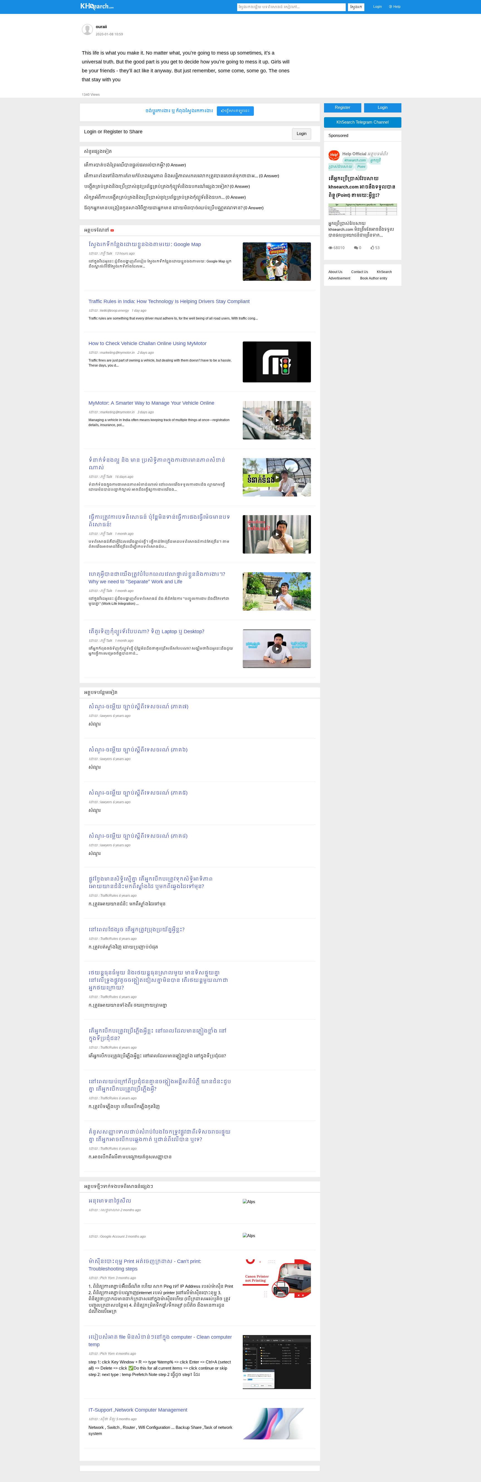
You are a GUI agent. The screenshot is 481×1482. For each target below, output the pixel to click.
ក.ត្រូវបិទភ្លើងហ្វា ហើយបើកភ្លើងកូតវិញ (124, 1106)
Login (377, 7)
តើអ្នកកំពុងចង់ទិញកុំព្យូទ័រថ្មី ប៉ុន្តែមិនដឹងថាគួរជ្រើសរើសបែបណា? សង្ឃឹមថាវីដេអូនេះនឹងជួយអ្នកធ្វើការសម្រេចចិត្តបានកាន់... (161, 651)
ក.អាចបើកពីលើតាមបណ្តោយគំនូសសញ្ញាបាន (130, 1157)
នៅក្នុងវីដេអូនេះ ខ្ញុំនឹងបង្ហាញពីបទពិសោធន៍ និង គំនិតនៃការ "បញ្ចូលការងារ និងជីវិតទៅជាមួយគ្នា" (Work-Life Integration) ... (159, 601)
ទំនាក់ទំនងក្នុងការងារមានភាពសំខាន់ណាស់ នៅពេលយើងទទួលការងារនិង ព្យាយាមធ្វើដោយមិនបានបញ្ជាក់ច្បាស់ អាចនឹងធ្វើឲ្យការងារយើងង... (157, 487)
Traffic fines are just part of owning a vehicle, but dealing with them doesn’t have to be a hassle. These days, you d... (160, 363)
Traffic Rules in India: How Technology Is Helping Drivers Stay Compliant (169, 302)
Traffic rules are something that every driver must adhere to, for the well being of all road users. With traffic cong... (173, 318)
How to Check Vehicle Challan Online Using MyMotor (148, 344)
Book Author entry (373, 278)
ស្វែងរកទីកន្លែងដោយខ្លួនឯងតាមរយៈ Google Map (145, 244)
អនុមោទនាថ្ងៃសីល (110, 1201)
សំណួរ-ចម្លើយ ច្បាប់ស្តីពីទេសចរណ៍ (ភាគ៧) (138, 707)
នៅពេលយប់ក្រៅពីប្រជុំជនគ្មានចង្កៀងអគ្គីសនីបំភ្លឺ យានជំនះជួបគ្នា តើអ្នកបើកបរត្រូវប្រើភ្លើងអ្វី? (160, 1086)
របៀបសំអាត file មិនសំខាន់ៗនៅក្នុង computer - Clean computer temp (160, 1341)
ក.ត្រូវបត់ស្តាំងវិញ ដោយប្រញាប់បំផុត (123, 947)
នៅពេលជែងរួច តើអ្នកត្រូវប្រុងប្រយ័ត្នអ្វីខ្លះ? (137, 930)
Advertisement (339, 278)
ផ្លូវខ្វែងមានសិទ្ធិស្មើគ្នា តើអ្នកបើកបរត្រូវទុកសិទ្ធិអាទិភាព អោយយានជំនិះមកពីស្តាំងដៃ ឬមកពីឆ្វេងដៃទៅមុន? (151, 883)
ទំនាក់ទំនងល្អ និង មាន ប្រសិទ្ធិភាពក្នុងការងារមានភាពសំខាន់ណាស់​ (157, 464)
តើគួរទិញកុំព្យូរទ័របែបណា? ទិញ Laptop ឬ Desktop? (146, 632)
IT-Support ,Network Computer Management (138, 1410)
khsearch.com (355, 160)
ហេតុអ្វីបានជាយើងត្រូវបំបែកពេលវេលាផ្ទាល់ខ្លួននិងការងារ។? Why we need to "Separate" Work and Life (157, 578)
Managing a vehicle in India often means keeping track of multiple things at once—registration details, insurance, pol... (159, 422)
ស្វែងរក (356, 7)
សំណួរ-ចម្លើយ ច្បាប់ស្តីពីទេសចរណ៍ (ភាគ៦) (138, 750)
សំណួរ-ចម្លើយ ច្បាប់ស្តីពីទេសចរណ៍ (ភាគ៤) (138, 836)
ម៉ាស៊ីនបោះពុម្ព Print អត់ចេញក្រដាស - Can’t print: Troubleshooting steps (145, 1265)
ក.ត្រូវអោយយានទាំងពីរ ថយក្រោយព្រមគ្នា (128, 1005)
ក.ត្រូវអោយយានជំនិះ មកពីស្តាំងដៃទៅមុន (127, 904)
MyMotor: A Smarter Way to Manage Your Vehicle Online (151, 403)
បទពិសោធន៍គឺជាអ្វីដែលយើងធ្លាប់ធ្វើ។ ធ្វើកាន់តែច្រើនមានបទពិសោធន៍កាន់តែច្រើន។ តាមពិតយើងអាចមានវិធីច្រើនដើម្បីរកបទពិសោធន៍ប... (159, 544)
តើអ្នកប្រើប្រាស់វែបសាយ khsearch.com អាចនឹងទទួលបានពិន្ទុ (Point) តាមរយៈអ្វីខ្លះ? (361, 187)
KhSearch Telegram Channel (363, 122)
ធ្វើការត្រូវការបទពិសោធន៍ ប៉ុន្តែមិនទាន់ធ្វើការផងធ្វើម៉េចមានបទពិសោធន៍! (159, 521)
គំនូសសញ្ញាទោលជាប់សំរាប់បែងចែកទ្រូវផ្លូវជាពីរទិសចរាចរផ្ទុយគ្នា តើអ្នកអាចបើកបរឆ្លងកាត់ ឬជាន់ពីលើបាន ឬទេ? (160, 1136)
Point (361, 167)
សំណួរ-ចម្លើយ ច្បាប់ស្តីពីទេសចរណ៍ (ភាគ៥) (138, 793)
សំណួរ (95, 724)
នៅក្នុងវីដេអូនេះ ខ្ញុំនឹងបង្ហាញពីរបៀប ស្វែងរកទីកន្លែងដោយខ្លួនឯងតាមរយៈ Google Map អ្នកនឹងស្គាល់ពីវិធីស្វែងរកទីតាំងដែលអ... (160, 264)
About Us (335, 272)
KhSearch (384, 272)
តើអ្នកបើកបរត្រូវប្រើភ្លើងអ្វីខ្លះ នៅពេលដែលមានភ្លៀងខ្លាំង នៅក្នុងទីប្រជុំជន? (158, 1035)
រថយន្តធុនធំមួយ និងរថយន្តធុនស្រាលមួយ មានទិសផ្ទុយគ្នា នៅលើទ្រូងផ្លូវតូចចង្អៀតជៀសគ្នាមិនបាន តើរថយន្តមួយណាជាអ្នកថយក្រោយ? (158, 980)
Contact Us (359, 272)
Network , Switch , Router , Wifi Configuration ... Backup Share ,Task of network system (160, 1431)
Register (342, 107)
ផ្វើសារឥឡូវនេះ (237, 111)
